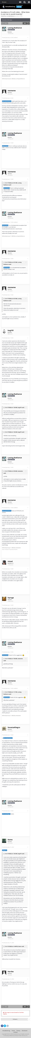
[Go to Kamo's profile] (4, 841)
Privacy (18, 1030)
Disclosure (24, 1030)
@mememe (5, 146)
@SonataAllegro (6, 814)
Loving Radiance (10, 16)
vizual (10, 561)
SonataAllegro (14, 727)
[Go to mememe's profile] (4, 92)
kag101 (11, 330)
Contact (15, 1032)
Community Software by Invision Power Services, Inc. (15, 1035)
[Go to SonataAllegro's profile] (4, 729)
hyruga (11, 598)
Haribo (11, 971)
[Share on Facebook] (2, 1026)
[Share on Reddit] (7, 1025)
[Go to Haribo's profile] (4, 973)
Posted (7, 37)
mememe (12, 90)
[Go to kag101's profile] (4, 332)
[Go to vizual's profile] (4, 562)
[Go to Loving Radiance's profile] (4, 29)
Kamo (10, 839)
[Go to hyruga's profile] (4, 599)
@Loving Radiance (6, 101)
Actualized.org (6, 1030)
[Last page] (29, 23)
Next (25, 23)
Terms (13, 1030)
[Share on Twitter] (5, 1026)
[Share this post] (27, 37)
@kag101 (4, 850)
